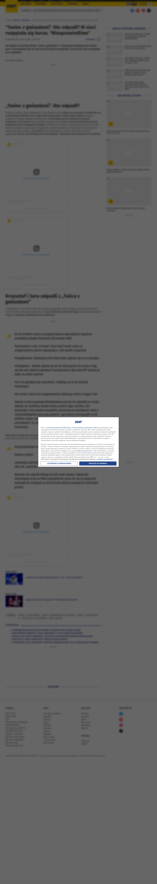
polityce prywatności (84, 451)
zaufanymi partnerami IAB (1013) (58, 428)
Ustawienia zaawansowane (59, 463)
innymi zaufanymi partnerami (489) (84, 428)
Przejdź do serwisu (98, 463)
